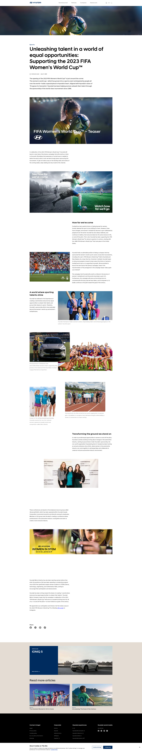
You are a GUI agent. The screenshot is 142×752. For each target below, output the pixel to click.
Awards (56, 730)
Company (83, 3)
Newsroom (93, 3)
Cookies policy (33, 733)
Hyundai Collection (77, 733)
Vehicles (73, 3)
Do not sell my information (36, 735)
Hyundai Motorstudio (78, 730)
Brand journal (63, 3)
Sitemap (32, 738)
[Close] (139, 747)
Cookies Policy (54, 749)
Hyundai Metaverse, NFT (79, 738)
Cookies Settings (97, 747)
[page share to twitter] (35, 627)
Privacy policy (33, 730)
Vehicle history (57, 733)
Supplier (56, 738)
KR (109, 3)
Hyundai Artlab (76, 735)
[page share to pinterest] (40, 627)
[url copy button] (45, 627)
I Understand (108, 747)
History (56, 728)
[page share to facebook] (31, 627)
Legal (31, 728)
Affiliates (56, 735)
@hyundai (60, 608)
